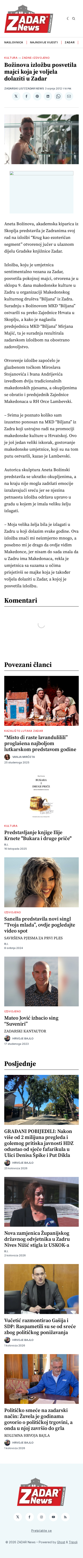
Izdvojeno (12, 912)
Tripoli (73, 1542)
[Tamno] (68, 18)
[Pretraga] (73, 18)
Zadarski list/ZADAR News (24, 88)
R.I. (6, 844)
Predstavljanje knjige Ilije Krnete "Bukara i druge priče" (38, 835)
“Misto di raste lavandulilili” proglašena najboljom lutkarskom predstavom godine (40, 743)
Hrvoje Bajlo (22, 1038)
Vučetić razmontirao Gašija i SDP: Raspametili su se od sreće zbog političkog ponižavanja (40, 1326)
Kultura (11, 57)
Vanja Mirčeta (23, 757)
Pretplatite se (41, 1530)
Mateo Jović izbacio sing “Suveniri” (31, 1020)
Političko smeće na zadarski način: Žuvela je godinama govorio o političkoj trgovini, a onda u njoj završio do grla (38, 1419)
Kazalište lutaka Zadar (23, 730)
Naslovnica (13, 42)
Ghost (61, 1542)
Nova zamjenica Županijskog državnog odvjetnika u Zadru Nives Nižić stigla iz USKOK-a (37, 1238)
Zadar (70, 42)
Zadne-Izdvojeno (36, 57)
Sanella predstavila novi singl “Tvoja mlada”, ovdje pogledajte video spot (39, 924)
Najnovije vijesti (44, 42)
